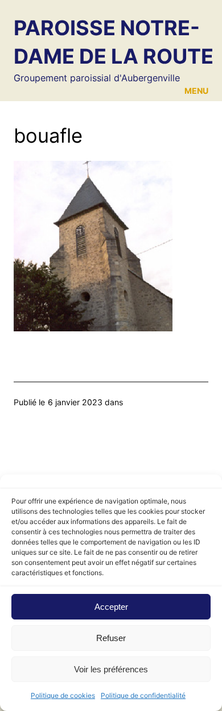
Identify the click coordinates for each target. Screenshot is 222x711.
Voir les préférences (111, 669)
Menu (196, 90)
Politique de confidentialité (143, 695)
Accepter (111, 607)
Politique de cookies (63, 695)
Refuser (111, 638)
